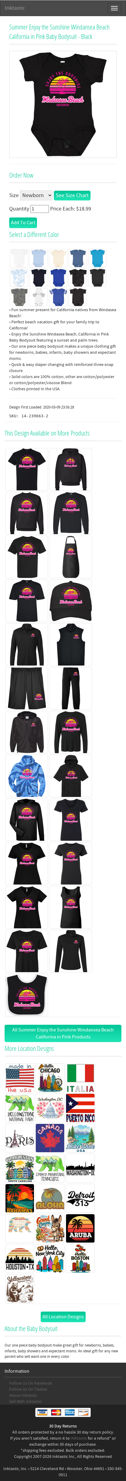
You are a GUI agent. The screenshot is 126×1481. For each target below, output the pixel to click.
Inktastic (15, 8)
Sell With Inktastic (25, 1401)
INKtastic (79, 1438)
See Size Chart (72, 195)
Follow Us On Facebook (30, 1383)
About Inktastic (23, 1395)
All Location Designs (63, 1317)
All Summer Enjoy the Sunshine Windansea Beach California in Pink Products (63, 1033)
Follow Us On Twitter (28, 1389)
